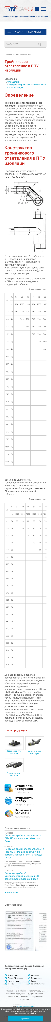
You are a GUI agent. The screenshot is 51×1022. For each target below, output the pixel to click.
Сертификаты (37, 996)
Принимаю (25, 1019)
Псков (33, 981)
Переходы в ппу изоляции (14, 774)
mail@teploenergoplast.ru (27, 1007)
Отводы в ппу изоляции (34, 752)
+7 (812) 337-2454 (28, 1005)
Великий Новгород (15, 978)
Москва (11, 984)
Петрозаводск (36, 978)
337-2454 (24, 8)
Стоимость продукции (15, 994)
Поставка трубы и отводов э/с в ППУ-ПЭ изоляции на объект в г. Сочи (23, 838)
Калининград (13, 981)
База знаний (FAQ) (23, 54)
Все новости (12, 892)
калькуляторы (23, 813)
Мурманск (35, 975)
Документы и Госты (36, 994)
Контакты (25, 996)
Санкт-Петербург (38, 984)
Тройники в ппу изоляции (14, 752)
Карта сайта (25, 999)
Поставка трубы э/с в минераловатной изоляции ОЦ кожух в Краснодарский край (22, 876)
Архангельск (13, 975)
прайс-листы (24, 789)
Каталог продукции (27, 31)
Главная (8, 54)
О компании (21, 991)
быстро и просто (24, 801)
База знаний (13, 996)
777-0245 (24, 10)
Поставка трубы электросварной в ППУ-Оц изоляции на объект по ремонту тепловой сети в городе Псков (24, 853)
